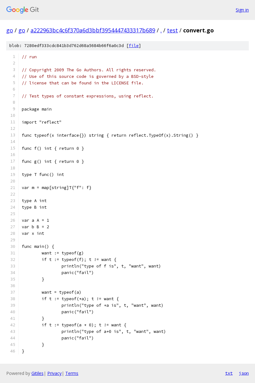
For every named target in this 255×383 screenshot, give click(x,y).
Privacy (54, 373)
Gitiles (37, 373)
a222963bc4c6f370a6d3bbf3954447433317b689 (92, 30)
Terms (71, 373)
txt (229, 373)
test (172, 30)
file (134, 45)
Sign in (242, 10)
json (244, 373)
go (9, 30)
